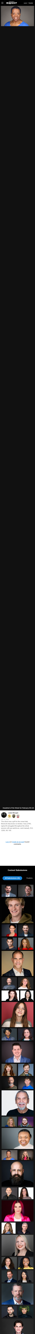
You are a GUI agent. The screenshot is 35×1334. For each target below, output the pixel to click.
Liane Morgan (13, 813)
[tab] (12, 878)
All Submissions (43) (12, 878)
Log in (25, 3)
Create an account (18, 842)
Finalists (29, 878)
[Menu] (2, 3)
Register (31, 3)
